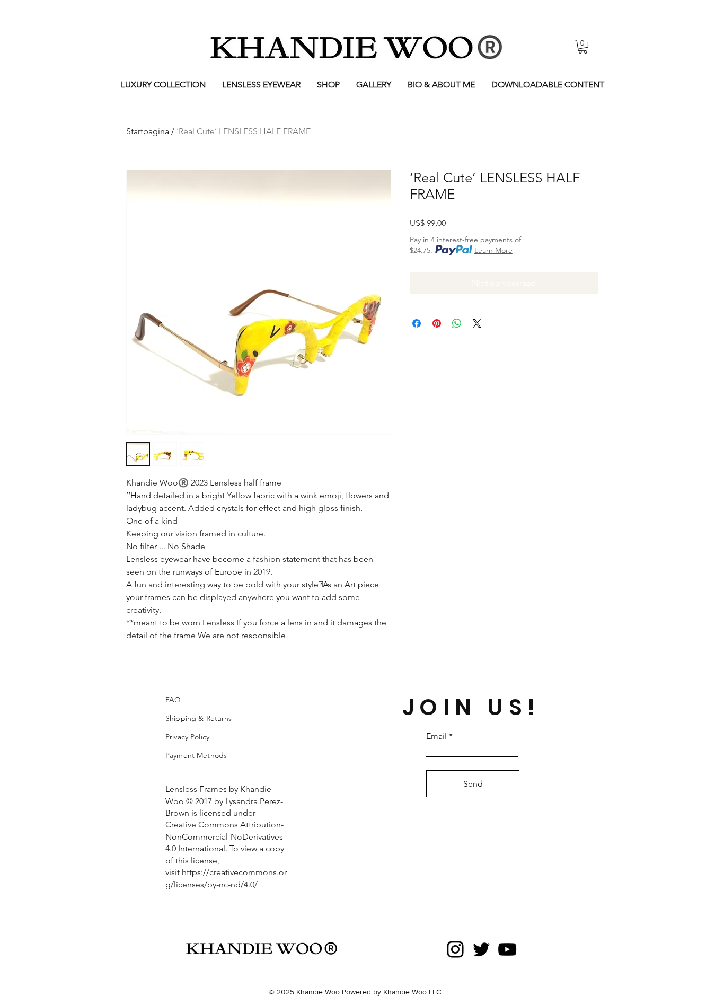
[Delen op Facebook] (416, 323)
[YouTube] (507, 949)
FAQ (173, 699)
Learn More (493, 250)
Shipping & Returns (198, 718)
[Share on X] (477, 323)
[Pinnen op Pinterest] (436, 323)
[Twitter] (481, 949)
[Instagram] (455, 949)
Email (436, 736)
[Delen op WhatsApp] (457, 323)
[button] (583, 47)
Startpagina (147, 131)
